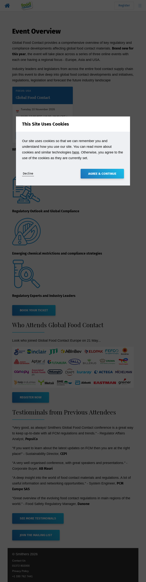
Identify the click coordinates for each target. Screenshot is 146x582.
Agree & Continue (102, 174)
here (75, 152)
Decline (28, 173)
